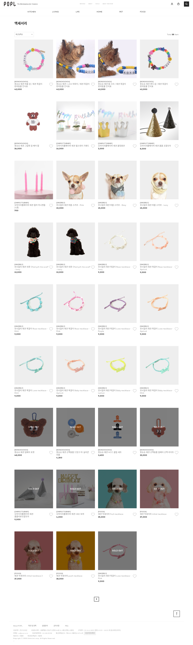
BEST (90, 4)
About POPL (17, 626)
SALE (98, 4)
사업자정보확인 (90, 633)
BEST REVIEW (108, 4)
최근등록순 (19, 34)
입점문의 (45, 626)
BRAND (82, 4)
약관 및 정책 (32, 626)
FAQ (66, 626)
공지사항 (56, 626)
